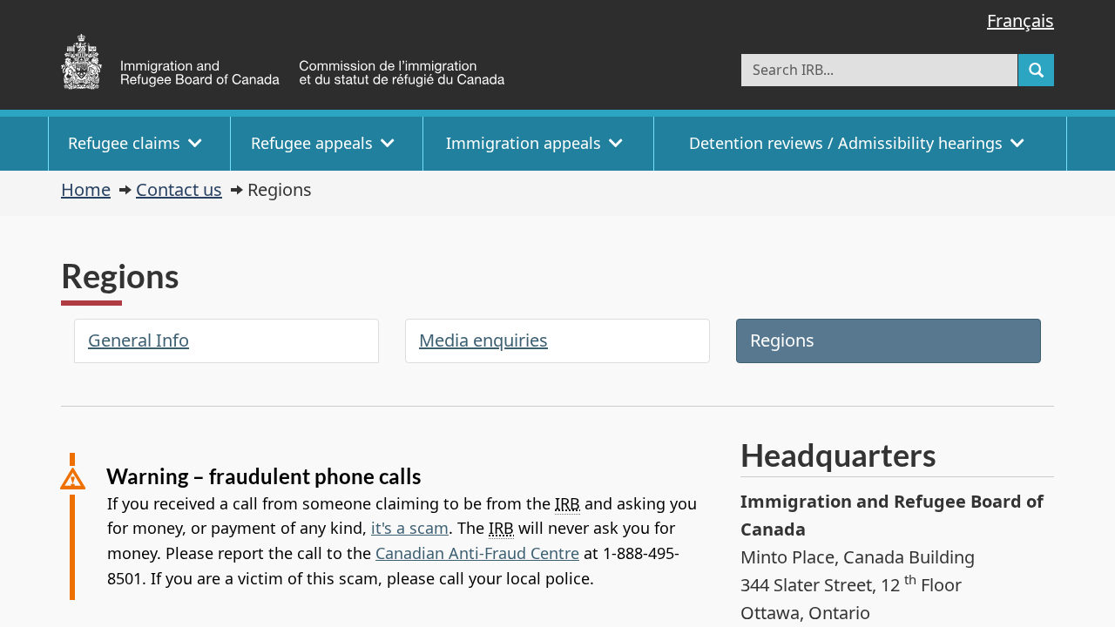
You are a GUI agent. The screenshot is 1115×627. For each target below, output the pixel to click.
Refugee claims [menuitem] (124, 142)
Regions (782, 340)
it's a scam (410, 527)
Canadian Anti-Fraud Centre (477, 553)
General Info (138, 340)
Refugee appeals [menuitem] (312, 142)
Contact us (179, 189)
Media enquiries (483, 340)
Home (86, 189)
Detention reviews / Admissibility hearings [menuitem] (846, 142)
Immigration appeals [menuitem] (523, 142)
